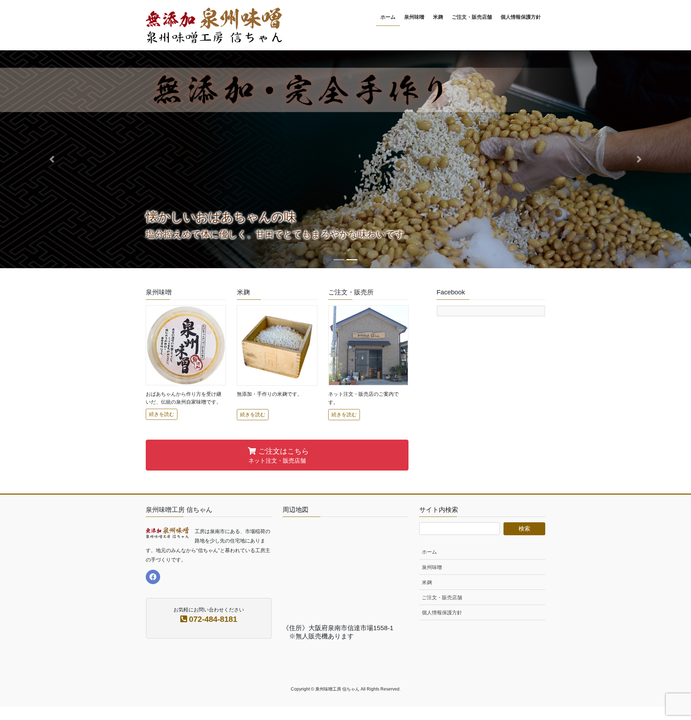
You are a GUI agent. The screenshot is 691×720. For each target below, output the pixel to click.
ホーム (429, 552)
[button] (52, 159)
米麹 (427, 582)
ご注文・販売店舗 (442, 597)
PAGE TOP (669, 692)
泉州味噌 (432, 567)
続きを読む (161, 414)
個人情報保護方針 (442, 612)
